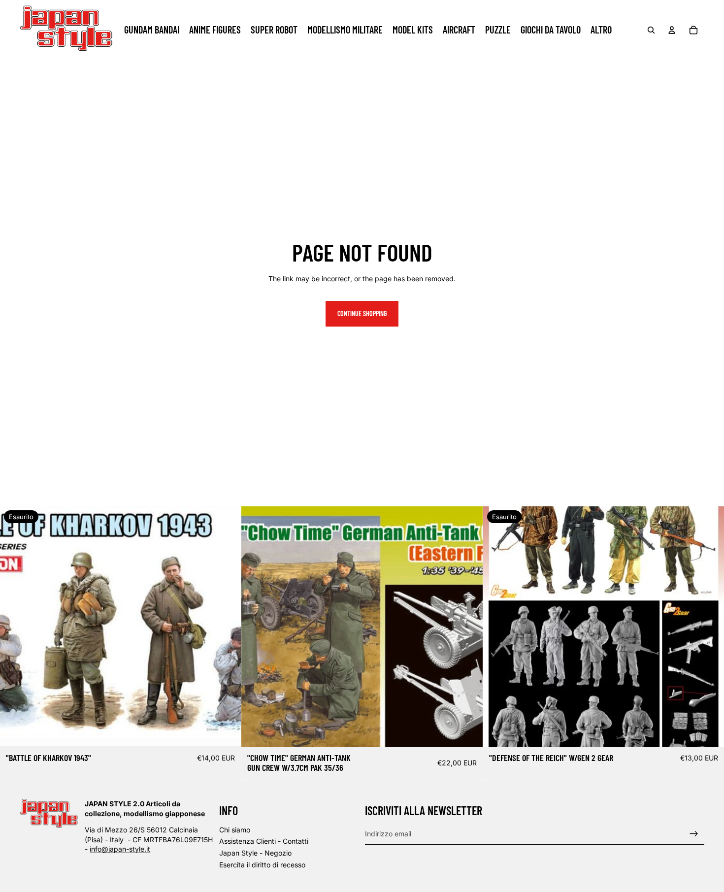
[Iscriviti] (694, 833)
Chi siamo (234, 830)
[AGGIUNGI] (467, 732)
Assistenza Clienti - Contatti (263, 841)
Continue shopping (362, 313)
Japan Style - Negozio (255, 853)
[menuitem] (601, 30)
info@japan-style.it (120, 849)
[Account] (672, 30)
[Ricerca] (651, 30)
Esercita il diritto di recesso (262, 864)
